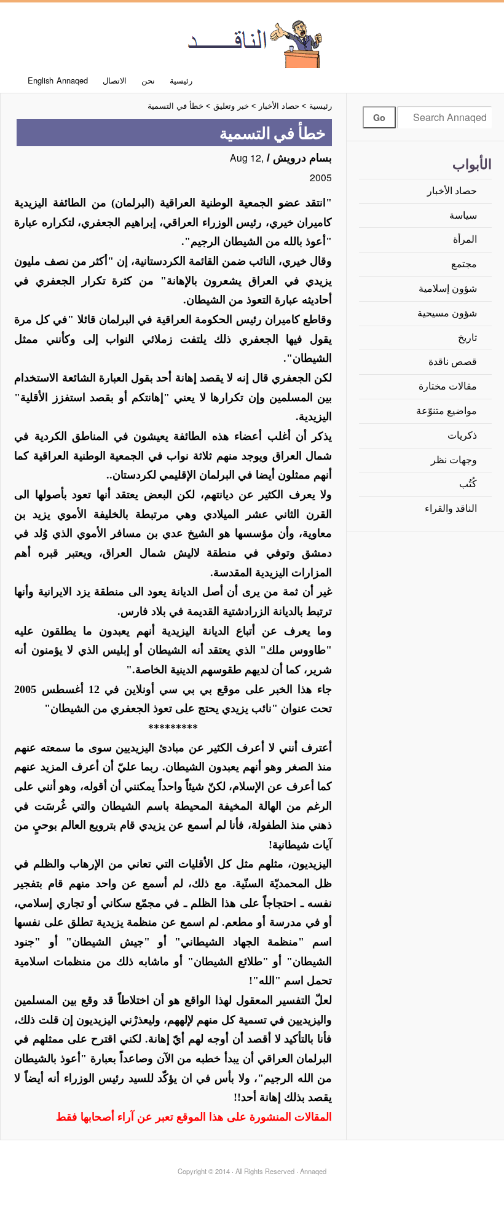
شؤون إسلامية (448, 288)
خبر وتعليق (231, 106)
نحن (148, 80)
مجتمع (464, 264)
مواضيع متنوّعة (446, 410)
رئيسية (181, 80)
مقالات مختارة (448, 386)
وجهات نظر (454, 460)
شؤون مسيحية (447, 313)
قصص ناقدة (452, 361)
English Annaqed (58, 80)
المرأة (465, 239)
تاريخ (467, 337)
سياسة (463, 215)
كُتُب (468, 484)
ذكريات (462, 435)
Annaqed (252, 43)
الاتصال (115, 80)
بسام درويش (302, 158)
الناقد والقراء (451, 508)
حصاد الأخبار (452, 191)
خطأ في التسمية (175, 106)
